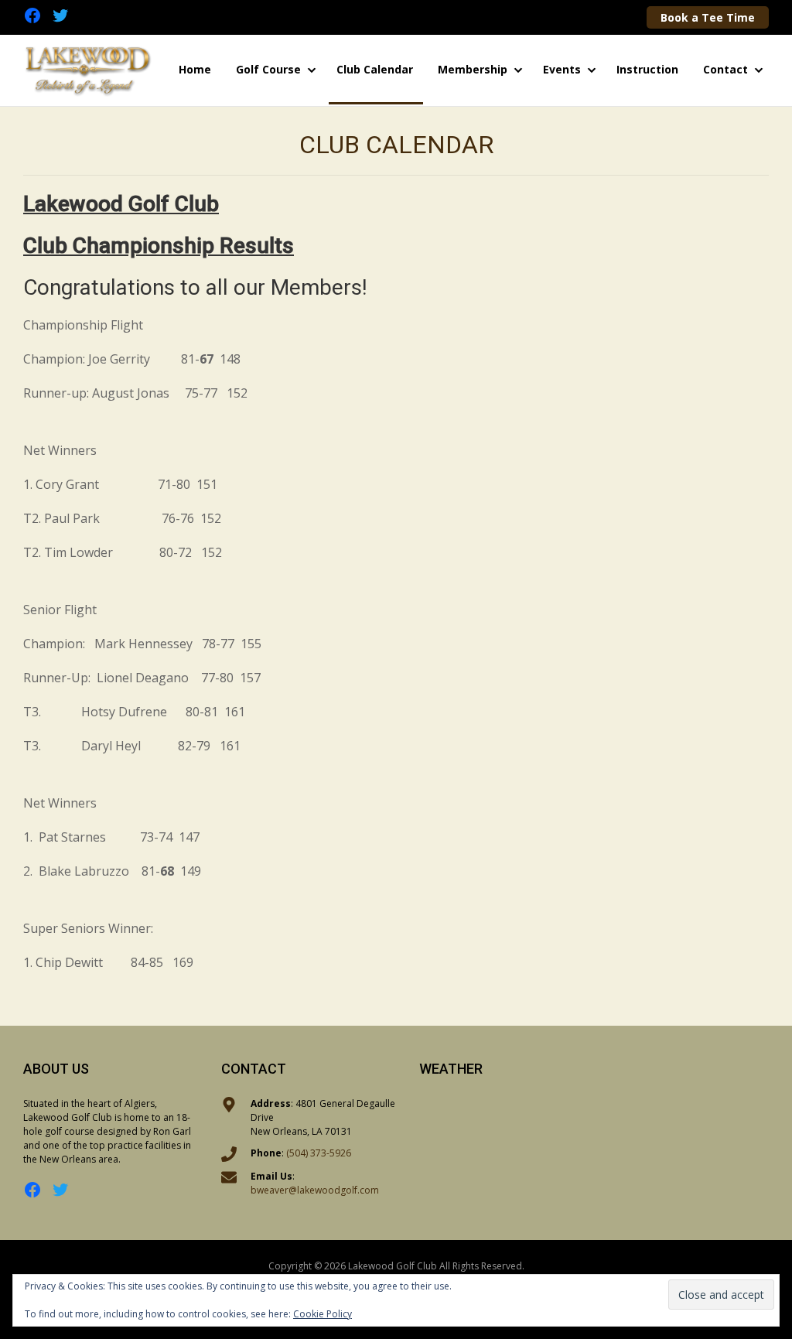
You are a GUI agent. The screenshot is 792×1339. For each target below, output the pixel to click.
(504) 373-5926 (318, 1153)
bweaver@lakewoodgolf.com (315, 1190)
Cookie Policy (322, 1313)
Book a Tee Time (708, 17)
